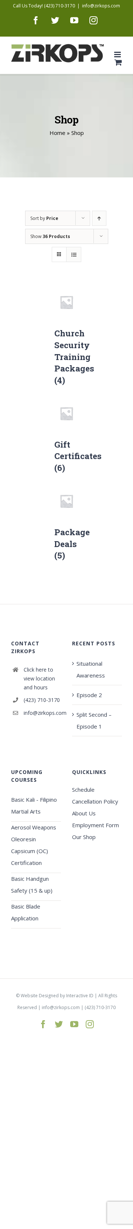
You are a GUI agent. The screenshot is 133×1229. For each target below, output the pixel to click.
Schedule (83, 789)
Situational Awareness (90, 669)
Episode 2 (89, 695)
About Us (84, 813)
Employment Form (95, 825)
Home (57, 132)
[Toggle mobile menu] (118, 54)
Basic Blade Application (25, 912)
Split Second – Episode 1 (94, 720)
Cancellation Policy (95, 801)
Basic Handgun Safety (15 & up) (31, 884)
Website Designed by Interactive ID (57, 995)
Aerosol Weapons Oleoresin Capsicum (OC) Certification (33, 845)
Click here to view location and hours (39, 678)
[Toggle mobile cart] (118, 62)
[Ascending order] (99, 218)
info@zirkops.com (101, 6)
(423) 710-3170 (42, 699)
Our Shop (84, 837)
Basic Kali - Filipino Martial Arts (34, 805)
